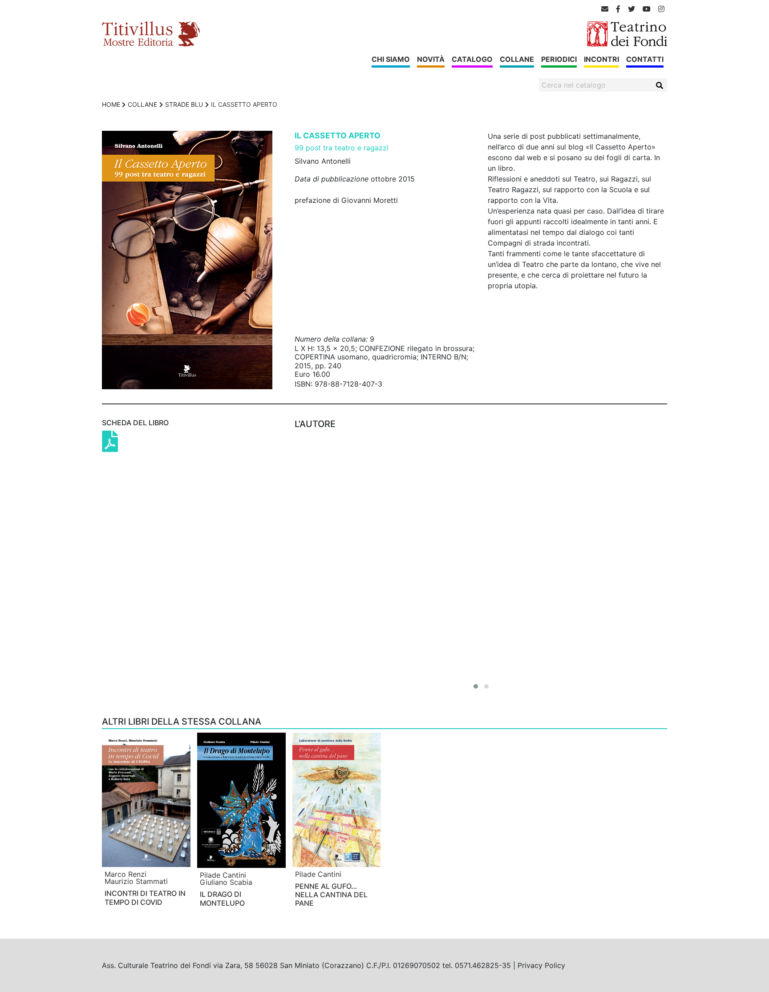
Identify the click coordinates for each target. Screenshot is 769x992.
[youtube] (647, 8)
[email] (604, 8)
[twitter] (631, 8)
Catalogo (472, 59)
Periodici (559, 59)
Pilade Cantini (223, 875)
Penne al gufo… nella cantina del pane (331, 894)
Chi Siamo (391, 59)
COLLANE (142, 104)
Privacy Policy (541, 965)
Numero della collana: (331, 339)
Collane (517, 59)
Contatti (645, 59)
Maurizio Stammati (136, 881)
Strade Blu (184, 104)
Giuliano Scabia (226, 882)
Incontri (601, 59)
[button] (475, 686)
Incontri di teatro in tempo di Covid (145, 897)
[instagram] (661, 8)
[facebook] (618, 8)
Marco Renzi (125, 874)
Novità (431, 59)
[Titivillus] (151, 33)
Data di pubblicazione (331, 178)
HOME (111, 104)
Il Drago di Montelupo (222, 898)
